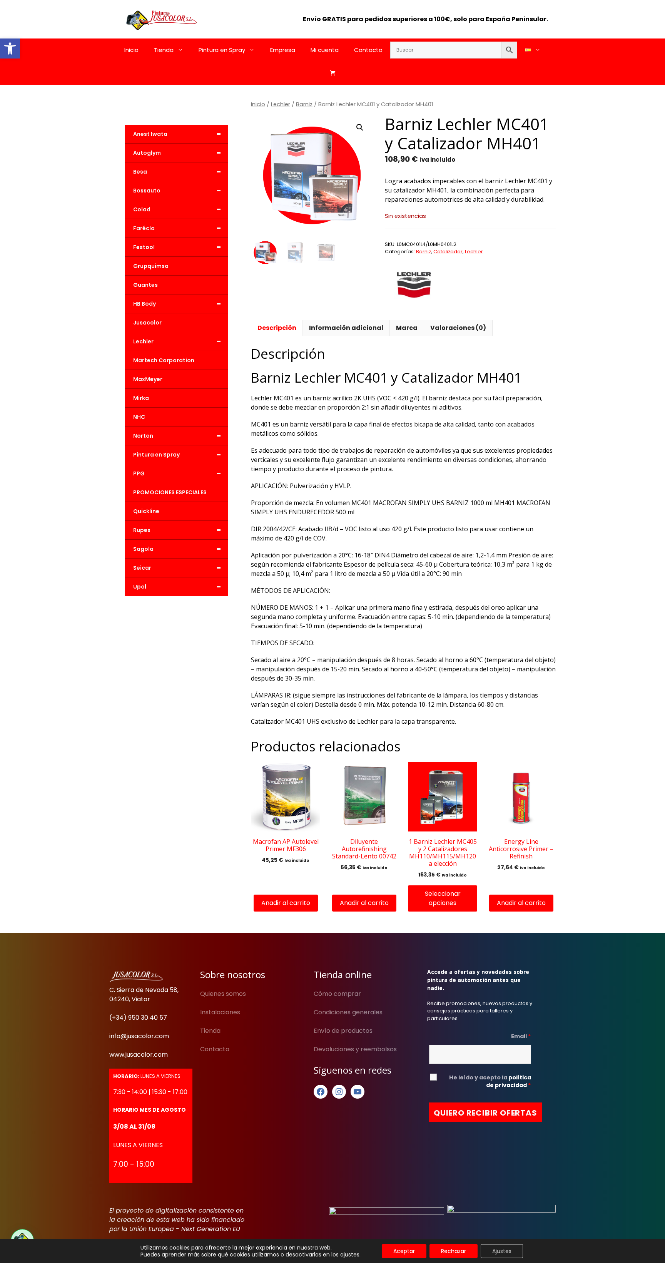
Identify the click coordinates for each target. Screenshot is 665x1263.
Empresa (282, 50)
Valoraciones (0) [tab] (458, 327)
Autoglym (177, 152)
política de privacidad (508, 1081)
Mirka (141, 398)
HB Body (177, 303)
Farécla (177, 228)
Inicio (131, 50)
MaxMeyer (147, 379)
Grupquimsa (151, 266)
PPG (177, 473)
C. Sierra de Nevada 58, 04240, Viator (144, 994)
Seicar (177, 567)
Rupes (177, 530)
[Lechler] (414, 284)
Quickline (146, 511)
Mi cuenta (325, 50)
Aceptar (404, 1251)
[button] (10, 48)
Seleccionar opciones (443, 898)
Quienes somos (223, 993)
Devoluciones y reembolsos (355, 1049)
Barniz (304, 104)
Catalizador (448, 251)
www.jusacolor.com (138, 1054)
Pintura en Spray (222, 50)
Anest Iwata (177, 134)
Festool (177, 247)
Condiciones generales (348, 1012)
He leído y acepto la (490, 1081)
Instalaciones (220, 1012)
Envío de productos (343, 1030)
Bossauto (177, 190)
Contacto (368, 50)
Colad (177, 209)
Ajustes (501, 1251)
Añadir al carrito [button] (285, 902)
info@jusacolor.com (139, 1036)
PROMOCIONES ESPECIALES (170, 492)
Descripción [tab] (276, 327)
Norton (177, 435)
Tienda (164, 50)
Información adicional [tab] (346, 327)
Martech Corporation (163, 360)
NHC (139, 417)
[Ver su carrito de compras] (332, 73)
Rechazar (453, 1251)
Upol (177, 586)
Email (521, 1036)
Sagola (177, 549)
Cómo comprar (337, 993)
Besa (177, 171)
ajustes (349, 1254)
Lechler (280, 104)
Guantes (145, 285)
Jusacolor (147, 322)
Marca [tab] (407, 327)
